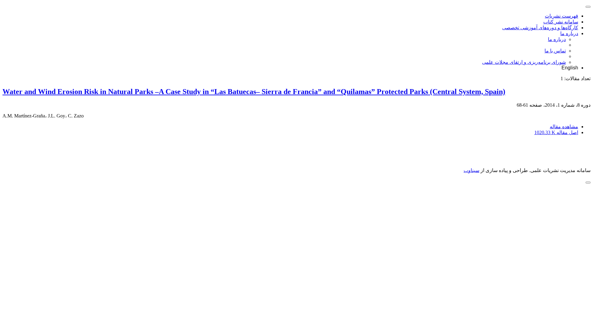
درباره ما (569, 33)
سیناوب (471, 170)
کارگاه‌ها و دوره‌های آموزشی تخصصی (540, 27)
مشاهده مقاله (564, 126)
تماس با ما (555, 50)
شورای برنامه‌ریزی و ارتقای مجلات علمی (524, 62)
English (569, 67)
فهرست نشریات (561, 15)
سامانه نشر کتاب (560, 21)
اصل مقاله (556, 132)
